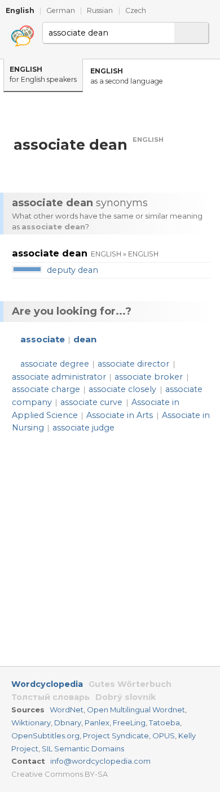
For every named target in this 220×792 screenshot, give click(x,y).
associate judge (83, 428)
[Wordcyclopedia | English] (22, 36)
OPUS (163, 735)
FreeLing (129, 722)
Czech (135, 10)
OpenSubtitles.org (45, 735)
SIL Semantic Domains (83, 748)
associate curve (91, 402)
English (20, 10)
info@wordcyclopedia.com (100, 760)
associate (42, 339)
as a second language (126, 76)
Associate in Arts (119, 415)
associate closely (122, 389)
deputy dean (72, 270)
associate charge (46, 389)
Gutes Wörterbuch (130, 684)
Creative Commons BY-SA (59, 773)
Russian (100, 10)
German (60, 10)
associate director (133, 364)
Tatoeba (164, 722)
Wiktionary (31, 722)
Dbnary (67, 722)
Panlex (97, 722)
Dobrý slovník (125, 697)
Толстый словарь (50, 697)
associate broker (149, 377)
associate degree (54, 364)
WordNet (66, 709)
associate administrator (59, 377)
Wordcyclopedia (47, 684)
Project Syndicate (116, 735)
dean (84, 339)
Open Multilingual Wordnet (136, 709)
